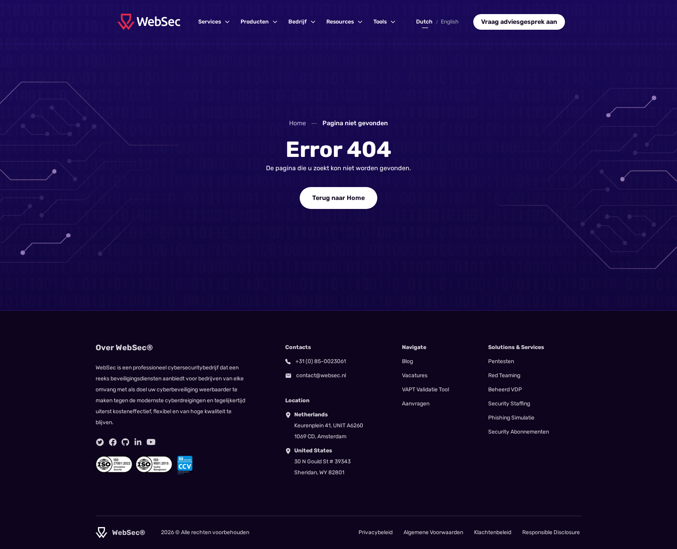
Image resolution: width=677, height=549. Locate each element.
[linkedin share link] (138, 442)
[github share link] (125, 442)
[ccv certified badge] (185, 465)
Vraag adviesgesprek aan (519, 21)
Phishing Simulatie (511, 417)
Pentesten (501, 361)
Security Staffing (509, 403)
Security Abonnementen (518, 431)
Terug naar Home (338, 198)
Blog (407, 361)
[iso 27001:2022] (114, 465)
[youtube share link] (151, 441)
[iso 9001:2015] (154, 465)
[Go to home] (149, 22)
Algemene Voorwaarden (433, 532)
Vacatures (414, 375)
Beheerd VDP (505, 389)
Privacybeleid (375, 532)
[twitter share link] (100, 442)
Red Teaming (504, 375)
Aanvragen (415, 403)
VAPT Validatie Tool (425, 389)
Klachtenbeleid (492, 532)
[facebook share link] (113, 442)
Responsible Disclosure (551, 532)
